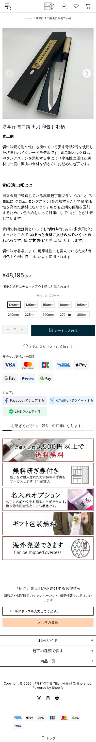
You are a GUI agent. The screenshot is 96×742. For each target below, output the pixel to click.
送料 (15, 286)
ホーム (28, 18)
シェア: (7, 392)
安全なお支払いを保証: (18, 356)
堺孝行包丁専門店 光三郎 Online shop (48, 6)
